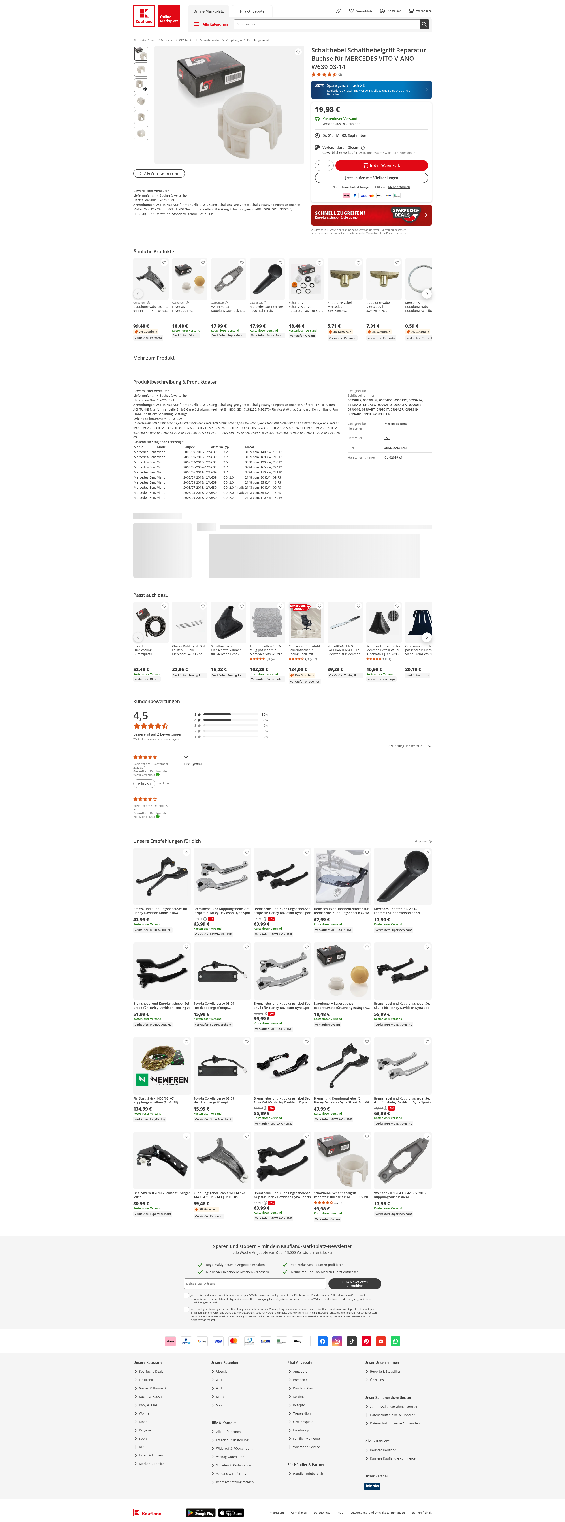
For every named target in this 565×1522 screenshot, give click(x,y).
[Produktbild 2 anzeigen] (141, 69)
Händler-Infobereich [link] (308, 1473)
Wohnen (145, 1413)
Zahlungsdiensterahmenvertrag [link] (393, 1406)
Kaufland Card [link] (303, 1388)
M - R (220, 1396)
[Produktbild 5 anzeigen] (141, 117)
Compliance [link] (299, 1512)
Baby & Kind (148, 1405)
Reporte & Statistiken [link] (385, 1371)
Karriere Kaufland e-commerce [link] (393, 1458)
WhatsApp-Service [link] (306, 1447)
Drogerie (145, 1430)
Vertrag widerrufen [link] (230, 1457)
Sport (143, 1438)
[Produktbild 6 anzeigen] (141, 133)
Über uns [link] (377, 1380)
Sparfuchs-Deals (151, 1371)
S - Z (219, 1405)
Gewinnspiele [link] (303, 1422)
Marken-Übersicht (152, 1464)
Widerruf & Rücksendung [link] (234, 1448)
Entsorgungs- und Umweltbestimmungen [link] (377, 1512)
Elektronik (146, 1380)
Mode (143, 1422)
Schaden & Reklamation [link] (233, 1465)
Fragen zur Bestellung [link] (232, 1440)
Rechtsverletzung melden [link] (235, 1482)
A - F (219, 1380)
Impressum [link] (276, 1512)
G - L (219, 1388)
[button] (231, 714)
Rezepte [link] (299, 1405)
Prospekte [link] (300, 1380)
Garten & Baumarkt (153, 1388)
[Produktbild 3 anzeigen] (141, 85)
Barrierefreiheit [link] (422, 1512)
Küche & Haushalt (152, 1396)
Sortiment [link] (300, 1396)
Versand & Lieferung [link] (231, 1473)
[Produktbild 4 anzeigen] (141, 101)
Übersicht (223, 1371)
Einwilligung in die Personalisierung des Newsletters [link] (220, 1312)
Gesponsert (139, 302)
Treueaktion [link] (302, 1413)
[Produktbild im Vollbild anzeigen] (229, 105)
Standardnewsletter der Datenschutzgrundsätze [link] (218, 1299)
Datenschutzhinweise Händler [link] (392, 1415)
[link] (252, 11)
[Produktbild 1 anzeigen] (141, 54)
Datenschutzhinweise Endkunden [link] (395, 1423)
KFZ (141, 1447)
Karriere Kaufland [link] (383, 1450)
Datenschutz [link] (322, 1512)
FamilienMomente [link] (306, 1438)
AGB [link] (340, 1512)
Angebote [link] (300, 1371)
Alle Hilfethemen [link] (228, 1432)
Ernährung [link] (301, 1430)
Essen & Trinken (151, 1455)
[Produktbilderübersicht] (141, 105)
